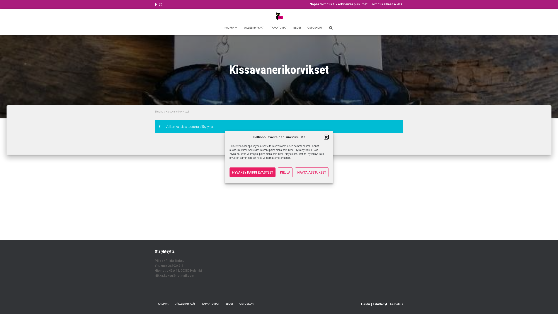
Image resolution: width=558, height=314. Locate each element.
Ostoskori (314, 27)
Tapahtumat (278, 27)
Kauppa (230, 27)
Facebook (156, 5)
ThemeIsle (395, 304)
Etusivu (159, 111)
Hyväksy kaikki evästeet (252, 172)
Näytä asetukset (311, 172)
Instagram (160, 5)
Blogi (297, 27)
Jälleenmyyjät (253, 27)
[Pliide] (279, 16)
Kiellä (285, 172)
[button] (326, 137)
